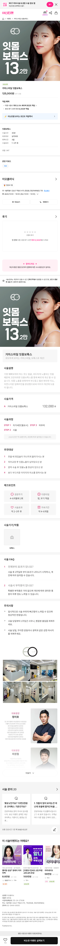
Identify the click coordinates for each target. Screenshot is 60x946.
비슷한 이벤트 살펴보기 (34, 940)
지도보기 (17, 202)
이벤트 (9, 19)
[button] (44, 202)
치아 (5, 166)
